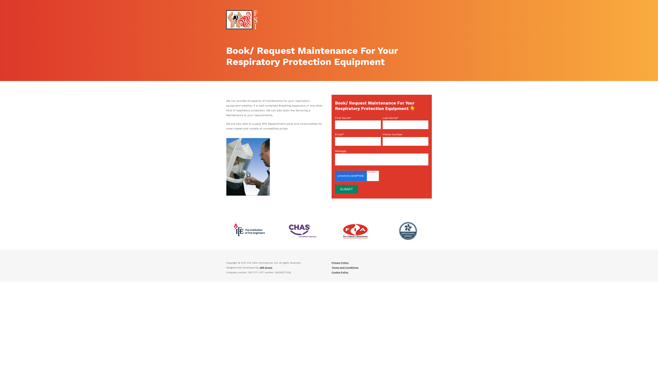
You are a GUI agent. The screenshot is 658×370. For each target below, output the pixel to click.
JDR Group (265, 267)
